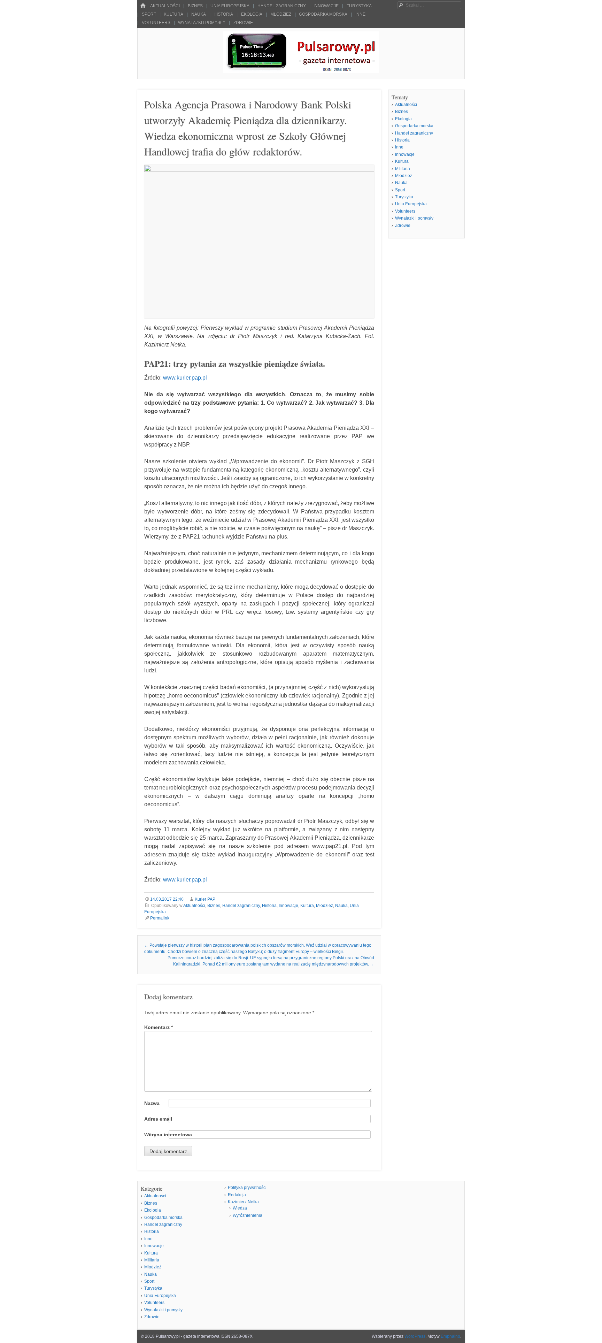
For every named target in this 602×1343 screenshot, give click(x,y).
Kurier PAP (205, 899)
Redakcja (237, 1194)
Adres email (158, 1119)
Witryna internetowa (168, 1134)
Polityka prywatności (247, 1187)
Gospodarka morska (323, 14)
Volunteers (156, 22)
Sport (149, 14)
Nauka (198, 14)
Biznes (195, 5)
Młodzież (280, 14)
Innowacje (326, 5)
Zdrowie (243, 22)
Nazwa (152, 1103)
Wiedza (240, 1208)
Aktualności (165, 5)
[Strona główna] (143, 5)
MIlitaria (402, 168)
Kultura (173, 14)
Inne (360, 14)
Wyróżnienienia (247, 1215)
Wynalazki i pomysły (201, 22)
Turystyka (359, 5)
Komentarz (158, 1027)
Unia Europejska (229, 5)
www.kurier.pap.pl (185, 378)
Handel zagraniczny (281, 5)
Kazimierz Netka (243, 1201)
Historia (223, 14)
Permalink (159, 918)
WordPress (414, 1336)
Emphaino (450, 1336)
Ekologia (251, 14)
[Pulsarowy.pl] (301, 71)
